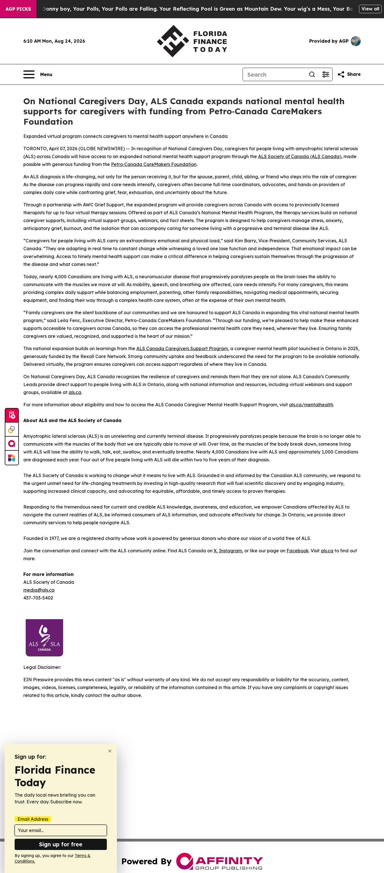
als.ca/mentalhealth (311, 404)
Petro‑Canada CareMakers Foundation (153, 164)
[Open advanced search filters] (325, 74)
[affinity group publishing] (11, 444)
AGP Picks (18, 9)
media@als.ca (39, 590)
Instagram (230, 550)
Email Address (32, 819)
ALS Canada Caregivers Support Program (182, 348)
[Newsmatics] (11, 458)
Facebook (297, 550)
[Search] (312, 74)
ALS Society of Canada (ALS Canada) (299, 156)
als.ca (75, 392)
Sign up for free (60, 844)
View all (370, 9)
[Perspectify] (11, 430)
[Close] (109, 751)
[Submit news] (11, 416)
